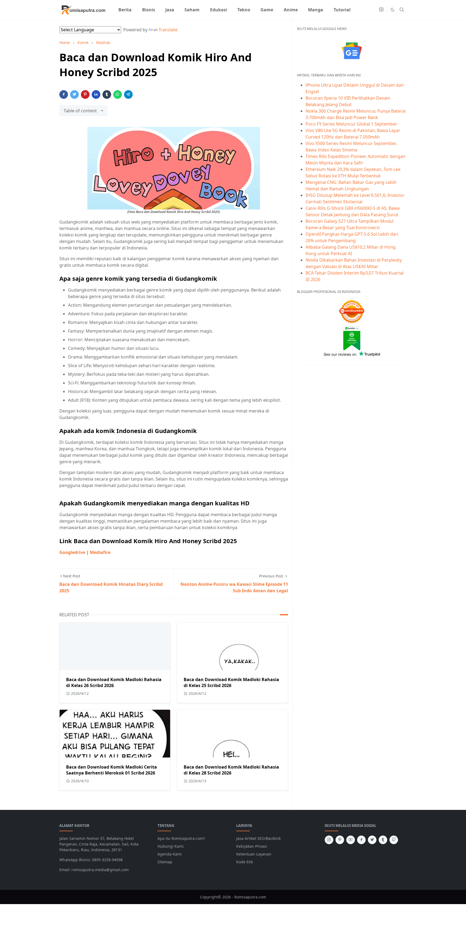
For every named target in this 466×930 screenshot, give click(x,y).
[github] (393, 840)
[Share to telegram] (128, 94)
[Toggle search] (402, 10)
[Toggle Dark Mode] (392, 9)
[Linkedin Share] (96, 94)
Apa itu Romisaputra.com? (181, 838)
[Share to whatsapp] (117, 94)
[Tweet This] (74, 94)
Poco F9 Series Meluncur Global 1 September (351, 124)
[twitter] (372, 840)
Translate (168, 30)
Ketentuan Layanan (253, 854)
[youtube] (350, 840)
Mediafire (100, 552)
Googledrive (72, 552)
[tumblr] (383, 840)
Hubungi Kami (170, 846)
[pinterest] (339, 840)
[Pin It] (85, 94)
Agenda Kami (169, 854)
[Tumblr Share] (106, 94)
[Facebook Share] (63, 94)
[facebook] (361, 840)
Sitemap (164, 861)
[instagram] (381, 9)
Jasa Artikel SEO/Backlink (258, 838)
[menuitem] (125, 9)
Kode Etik (244, 861)
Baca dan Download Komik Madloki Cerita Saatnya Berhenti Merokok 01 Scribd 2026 (111, 770)
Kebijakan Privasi (251, 846)
